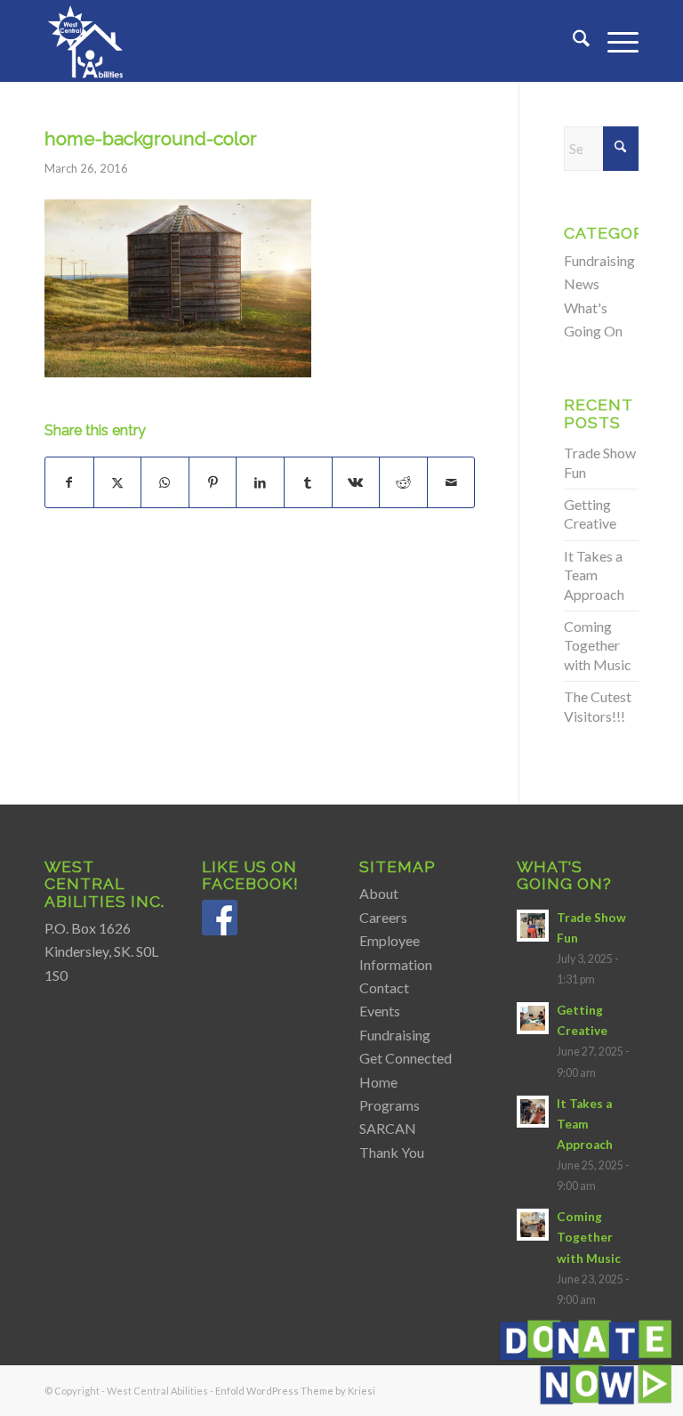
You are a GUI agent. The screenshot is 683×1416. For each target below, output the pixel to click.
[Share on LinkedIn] (260, 482)
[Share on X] (117, 482)
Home (378, 1081)
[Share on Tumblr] (308, 482)
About (378, 893)
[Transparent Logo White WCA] (87, 41)
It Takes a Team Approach (594, 575)
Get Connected (405, 1057)
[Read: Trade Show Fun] (533, 926)
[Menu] (614, 41)
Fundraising (599, 260)
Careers (383, 917)
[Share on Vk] (356, 482)
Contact (384, 987)
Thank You (391, 1152)
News (581, 283)
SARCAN (387, 1128)
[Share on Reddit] (403, 482)
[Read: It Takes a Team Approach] (533, 1112)
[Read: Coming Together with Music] (533, 1225)
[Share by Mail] (451, 482)
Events (379, 1010)
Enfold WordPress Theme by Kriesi (295, 1390)
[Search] (572, 41)
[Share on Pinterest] (213, 482)
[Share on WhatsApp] (165, 482)
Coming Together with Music (597, 645)
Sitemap (397, 866)
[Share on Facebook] (69, 482)
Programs (389, 1104)
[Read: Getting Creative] (533, 1018)
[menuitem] (572, 41)
